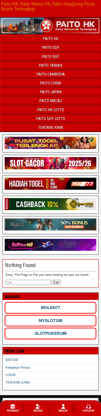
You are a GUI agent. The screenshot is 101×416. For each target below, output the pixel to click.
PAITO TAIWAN (50, 65)
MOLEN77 (50, 307)
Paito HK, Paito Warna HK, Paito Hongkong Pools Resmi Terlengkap (48, 6)
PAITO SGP (50, 56)
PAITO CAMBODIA (51, 74)
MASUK (63, 410)
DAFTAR (12, 360)
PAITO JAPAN (51, 92)
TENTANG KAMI (50, 127)
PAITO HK (50, 38)
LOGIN (10, 375)
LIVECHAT (88, 410)
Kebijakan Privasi (18, 367)
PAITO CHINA (50, 83)
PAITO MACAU (50, 100)
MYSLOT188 (50, 320)
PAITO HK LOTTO (50, 109)
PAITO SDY (50, 47)
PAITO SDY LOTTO (50, 118)
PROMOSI (13, 410)
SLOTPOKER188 (50, 333)
